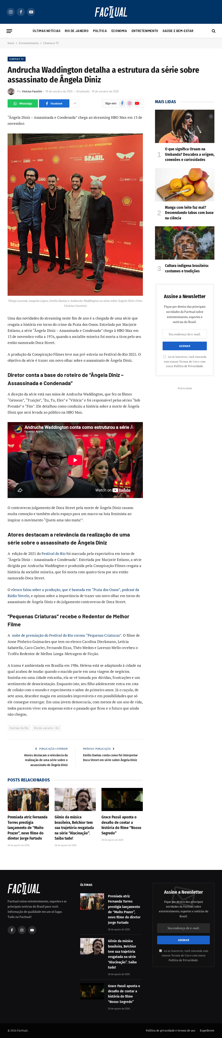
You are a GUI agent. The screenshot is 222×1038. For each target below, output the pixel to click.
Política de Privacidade (188, 366)
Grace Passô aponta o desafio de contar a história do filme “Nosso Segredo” (121, 825)
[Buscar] (213, 31)
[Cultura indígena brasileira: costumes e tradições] (184, 243)
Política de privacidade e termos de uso (170, 1030)
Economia (119, 31)
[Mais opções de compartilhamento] (74, 103)
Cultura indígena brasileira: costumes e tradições (187, 268)
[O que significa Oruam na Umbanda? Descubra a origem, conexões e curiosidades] (184, 126)
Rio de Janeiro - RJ (46, 728)
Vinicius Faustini (32, 91)
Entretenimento (145, 31)
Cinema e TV (51, 43)
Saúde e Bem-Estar (178, 31)
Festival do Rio (53, 553)
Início (11, 43)
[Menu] (9, 31)
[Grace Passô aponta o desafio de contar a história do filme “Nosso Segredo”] (122, 799)
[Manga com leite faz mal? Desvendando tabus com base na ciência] (184, 184)
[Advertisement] (184, 418)
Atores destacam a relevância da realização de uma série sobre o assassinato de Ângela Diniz (46, 760)
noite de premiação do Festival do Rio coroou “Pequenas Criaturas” (66, 635)
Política (100, 31)
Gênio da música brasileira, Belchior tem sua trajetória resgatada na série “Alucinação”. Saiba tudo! (74, 828)
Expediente (207, 1030)
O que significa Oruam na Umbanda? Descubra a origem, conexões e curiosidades (189, 154)
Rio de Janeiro (77, 31)
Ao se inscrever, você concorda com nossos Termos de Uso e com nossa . (185, 361)
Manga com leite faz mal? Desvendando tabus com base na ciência (189, 212)
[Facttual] (111, 12)
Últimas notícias (46, 31)
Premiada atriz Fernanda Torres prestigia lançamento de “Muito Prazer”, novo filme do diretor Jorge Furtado (27, 828)
